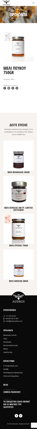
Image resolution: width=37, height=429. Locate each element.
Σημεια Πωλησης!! (11, 392)
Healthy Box (7, 352)
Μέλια (12, 79)
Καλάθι (6, 369)
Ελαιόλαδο (7, 342)
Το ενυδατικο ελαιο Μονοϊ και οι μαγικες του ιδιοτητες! (16, 404)
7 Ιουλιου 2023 (7, 399)
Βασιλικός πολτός (10, 335)
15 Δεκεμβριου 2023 (9, 389)
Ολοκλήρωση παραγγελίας (13, 373)
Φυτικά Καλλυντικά (10, 345)
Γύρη (5, 339)
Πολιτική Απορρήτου (11, 376)
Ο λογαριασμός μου (10, 366)
